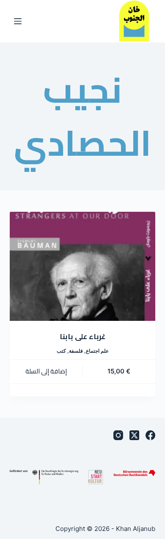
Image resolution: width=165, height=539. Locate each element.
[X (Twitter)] (134, 435)
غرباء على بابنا (82, 336)
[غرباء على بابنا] (82, 266)
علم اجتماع (97, 351)
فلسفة (76, 351)
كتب (61, 351)
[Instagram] (118, 435)
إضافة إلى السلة (46, 371)
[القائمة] (18, 21)
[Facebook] (150, 435)
